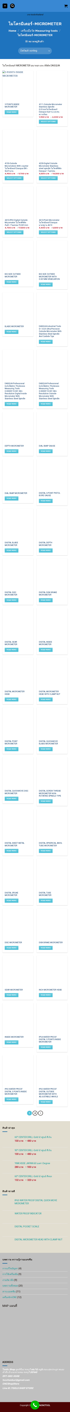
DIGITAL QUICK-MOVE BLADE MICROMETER (48, 742)
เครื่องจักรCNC (9, 1297)
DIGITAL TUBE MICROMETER (45, 894)
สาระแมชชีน (9, 1291)
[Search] (12, 6)
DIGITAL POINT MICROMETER (11, 742)
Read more (11, 112)
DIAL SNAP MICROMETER (16, 493)
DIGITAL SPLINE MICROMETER (11, 894)
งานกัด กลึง (8, 1280)
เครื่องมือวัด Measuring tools (39, 30)
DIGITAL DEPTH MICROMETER (45, 544)
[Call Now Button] (34, 1405)
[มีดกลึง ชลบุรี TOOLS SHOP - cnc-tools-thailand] (35, 6)
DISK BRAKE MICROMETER (51, 942)
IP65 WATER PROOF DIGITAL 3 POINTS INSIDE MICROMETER (16, 1091)
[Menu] (5, 6)
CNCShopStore (10, 1383)
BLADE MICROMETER (14, 326)
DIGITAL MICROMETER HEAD (15, 692)
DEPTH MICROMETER (14, 446)
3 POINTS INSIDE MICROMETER (12, 105)
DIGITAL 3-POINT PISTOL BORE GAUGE (49, 494)
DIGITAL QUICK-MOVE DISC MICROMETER (16, 792)
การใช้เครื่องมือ (10, 1274)
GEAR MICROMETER (14, 990)
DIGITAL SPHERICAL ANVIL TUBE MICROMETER (50, 844)
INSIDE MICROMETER (14, 1037)
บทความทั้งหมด (10, 1285)
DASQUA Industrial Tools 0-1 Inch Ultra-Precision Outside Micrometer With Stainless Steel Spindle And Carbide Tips (50, 331)
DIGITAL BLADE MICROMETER (11, 544)
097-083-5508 (10, 1376)
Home (12, 30)
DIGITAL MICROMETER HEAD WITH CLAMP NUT (49, 692)
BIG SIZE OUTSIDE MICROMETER (13, 275)
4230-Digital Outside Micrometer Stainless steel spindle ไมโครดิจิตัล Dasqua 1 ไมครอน (50, 167)
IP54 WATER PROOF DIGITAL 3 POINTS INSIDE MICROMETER (50, 1039)
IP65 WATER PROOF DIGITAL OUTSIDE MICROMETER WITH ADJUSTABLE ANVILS (48, 1093)
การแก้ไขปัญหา (10, 1268)
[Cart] (66, 6)
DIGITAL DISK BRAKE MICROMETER (48, 593)
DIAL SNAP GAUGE (47, 446)
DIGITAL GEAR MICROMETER (11, 643)
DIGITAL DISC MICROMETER (11, 593)
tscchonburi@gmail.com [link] (16, 1380)
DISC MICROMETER (13, 942)
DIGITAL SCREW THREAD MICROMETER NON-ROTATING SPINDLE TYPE (50, 793)
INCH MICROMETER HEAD (50, 990)
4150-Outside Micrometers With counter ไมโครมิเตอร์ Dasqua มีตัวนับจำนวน (16, 167)
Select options (48, 121)
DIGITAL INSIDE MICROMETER (45, 643)
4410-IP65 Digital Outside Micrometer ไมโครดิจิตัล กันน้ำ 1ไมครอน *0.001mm (16, 222)
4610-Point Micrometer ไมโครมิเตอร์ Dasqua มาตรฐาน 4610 (49, 222)
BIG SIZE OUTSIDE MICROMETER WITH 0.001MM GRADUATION (49, 276)
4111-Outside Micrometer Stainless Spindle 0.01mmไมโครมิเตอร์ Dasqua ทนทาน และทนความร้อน (50, 109)
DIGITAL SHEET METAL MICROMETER (14, 844)
